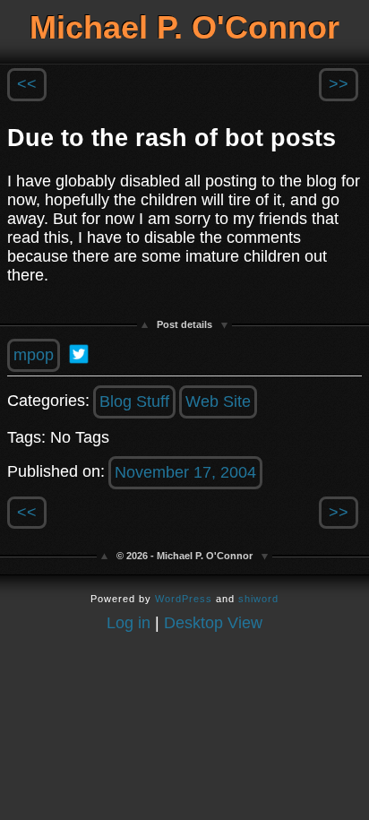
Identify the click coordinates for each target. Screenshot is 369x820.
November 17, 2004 (185, 472)
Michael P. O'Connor (184, 27)
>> (338, 84)
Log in (128, 623)
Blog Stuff (134, 401)
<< (27, 84)
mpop (33, 355)
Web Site (218, 401)
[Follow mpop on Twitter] (79, 354)
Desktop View (213, 623)
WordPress (183, 598)
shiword (258, 598)
